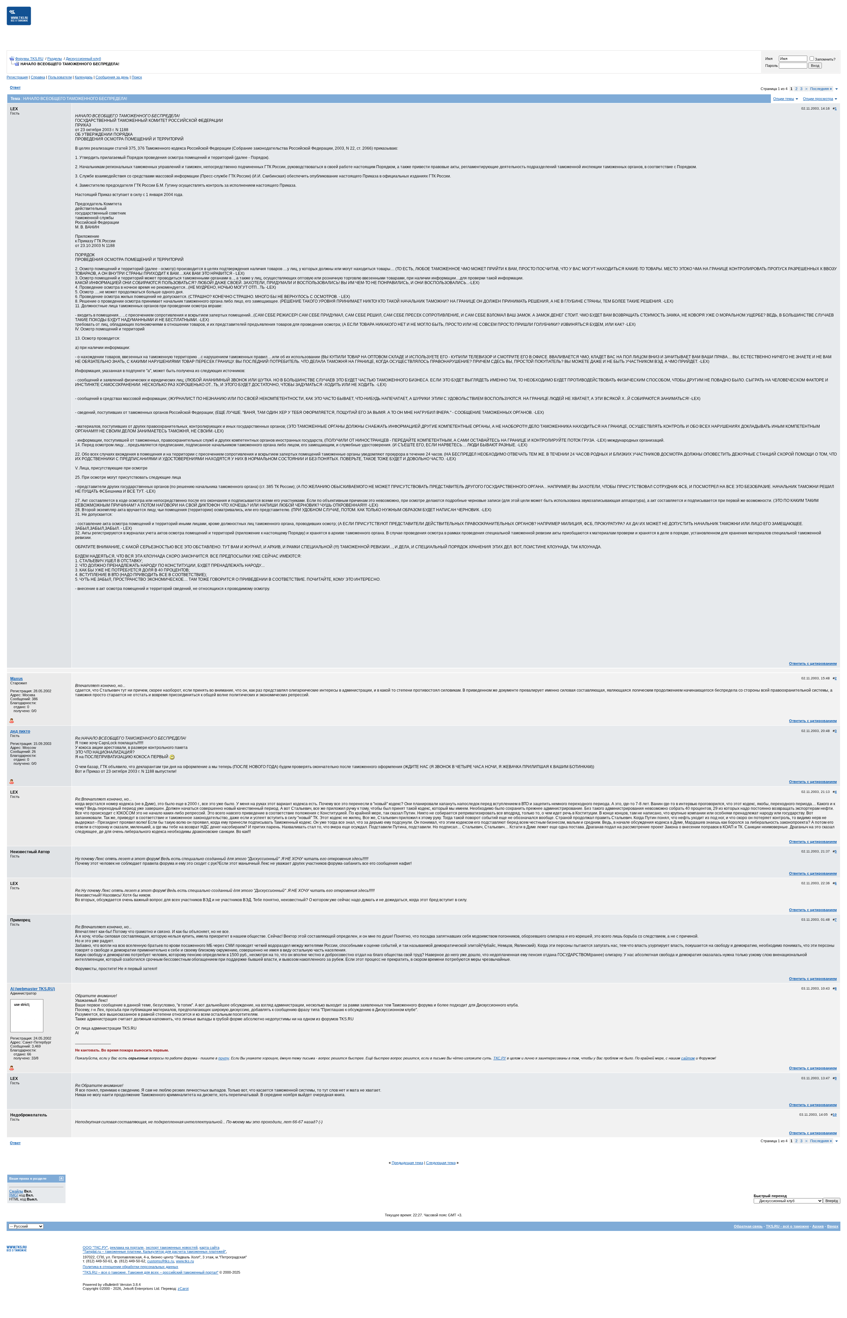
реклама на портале (127, 1247)
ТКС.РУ (499, 1058)
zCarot (183, 1289)
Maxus (16, 678)
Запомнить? (825, 59)
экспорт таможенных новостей (172, 1247)
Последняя (821, 89)
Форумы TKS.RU (29, 59)
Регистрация (17, 77)
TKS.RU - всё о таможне (787, 1226)
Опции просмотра (818, 99)
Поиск (137, 77)
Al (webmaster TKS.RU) (32, 989)
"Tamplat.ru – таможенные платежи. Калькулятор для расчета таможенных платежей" (154, 1251)
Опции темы (783, 99)
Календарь (84, 77)
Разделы (54, 59)
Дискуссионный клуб (83, 59)
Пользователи (60, 77)
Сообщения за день (112, 77)
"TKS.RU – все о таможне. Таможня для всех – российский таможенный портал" (150, 1272)
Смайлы (16, 1191)
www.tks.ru (185, 1261)
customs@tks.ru (160, 1261)
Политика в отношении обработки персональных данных (130, 1267)
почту (223, 1058)
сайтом (688, 1058)
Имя (769, 59)
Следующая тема (441, 1163)
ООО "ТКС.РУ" (95, 1247)
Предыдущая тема (407, 1163)
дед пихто (20, 731)
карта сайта (209, 1247)
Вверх (832, 1226)
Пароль (771, 66)
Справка (38, 77)
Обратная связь (748, 1226)
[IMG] (13, 1195)
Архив (818, 1226)
